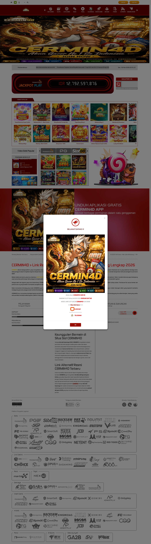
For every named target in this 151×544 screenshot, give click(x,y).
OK (75, 325)
